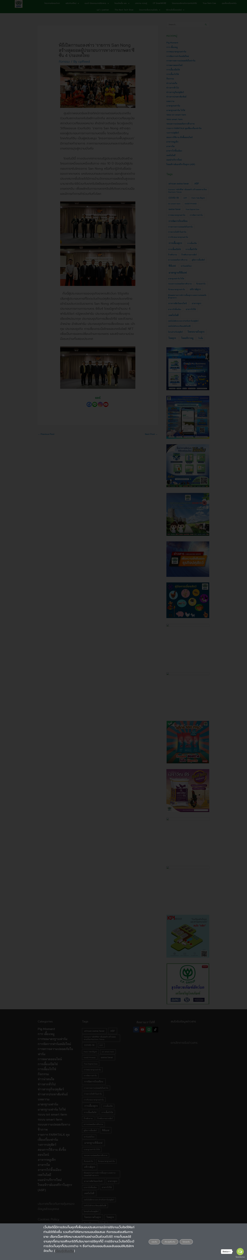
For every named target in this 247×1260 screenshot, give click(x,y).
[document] (123, 630)
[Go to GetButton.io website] (240, 1257)
